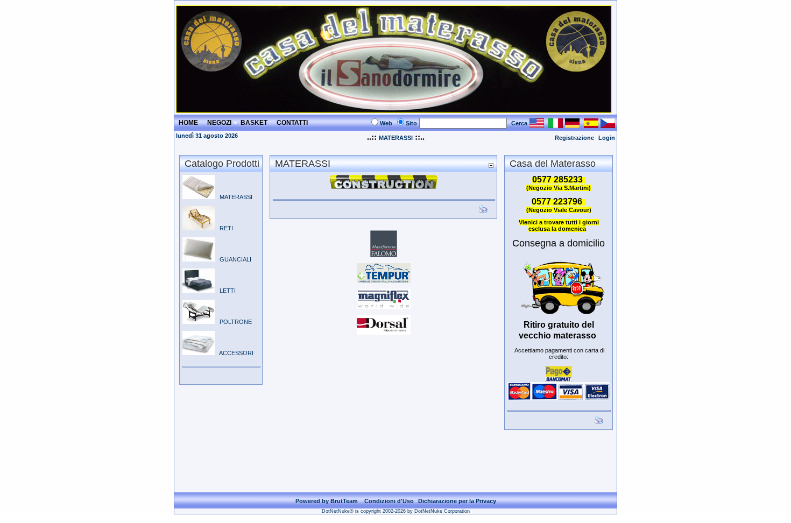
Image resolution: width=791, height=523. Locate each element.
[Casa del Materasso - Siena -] (394, 110)
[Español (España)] (591, 125)
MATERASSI (396, 138)
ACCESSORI (234, 353)
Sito (411, 123)
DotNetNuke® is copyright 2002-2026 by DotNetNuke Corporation (396, 511)
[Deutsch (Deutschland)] (572, 125)
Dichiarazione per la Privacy (457, 501)
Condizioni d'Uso (389, 501)
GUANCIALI (233, 259)
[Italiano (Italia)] (555, 125)
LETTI (225, 290)
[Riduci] (491, 164)
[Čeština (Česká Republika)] (608, 125)
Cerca (519, 123)
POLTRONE (233, 322)
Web (386, 123)
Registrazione (574, 138)
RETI (224, 228)
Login (606, 138)
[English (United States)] (536, 125)
